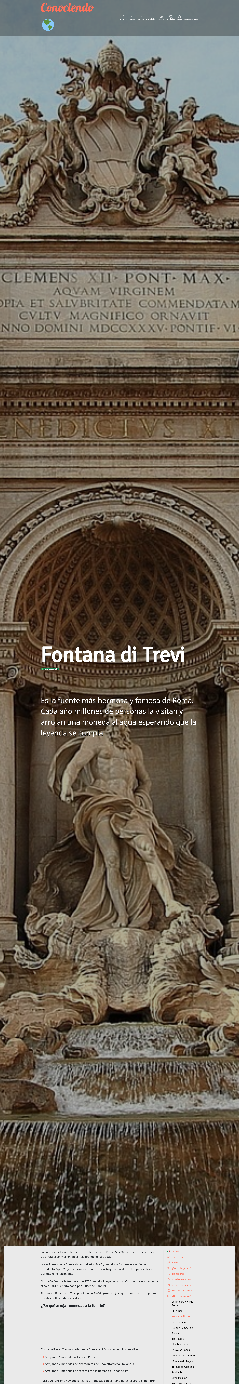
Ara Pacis (177, 1372)
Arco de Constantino (183, 1355)
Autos (179, 19)
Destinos (123, 19)
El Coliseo (177, 1311)
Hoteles (141, 19)
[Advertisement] (100, 1326)
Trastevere (178, 1338)
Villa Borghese (180, 1344)
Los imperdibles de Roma (182, 1303)
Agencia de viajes (191, 19)
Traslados (171, 19)
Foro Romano (179, 1322)
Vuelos (132, 19)
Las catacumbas (181, 1350)
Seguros (161, 19)
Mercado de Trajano (183, 1361)
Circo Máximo (179, 1378)
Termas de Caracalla (183, 1366)
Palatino (176, 1333)
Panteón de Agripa (182, 1327)
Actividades (151, 19)
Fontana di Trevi (181, 1316)
